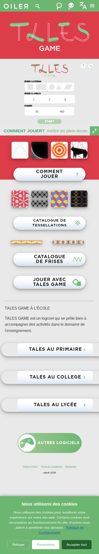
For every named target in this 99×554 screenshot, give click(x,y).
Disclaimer (70, 466)
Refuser (18, 545)
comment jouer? (24, 130)
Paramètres (46, 545)
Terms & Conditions (51, 466)
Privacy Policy (30, 466)
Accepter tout (77, 545)
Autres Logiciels (58, 443)
